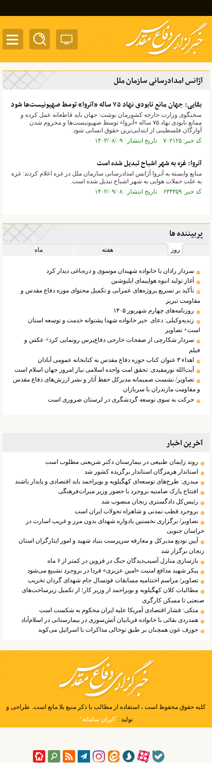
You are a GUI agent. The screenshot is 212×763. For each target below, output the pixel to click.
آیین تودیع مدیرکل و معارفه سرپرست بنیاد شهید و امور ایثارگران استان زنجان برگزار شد (111, 545)
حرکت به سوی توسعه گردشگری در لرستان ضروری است (121, 399)
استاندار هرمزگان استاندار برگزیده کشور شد (141, 471)
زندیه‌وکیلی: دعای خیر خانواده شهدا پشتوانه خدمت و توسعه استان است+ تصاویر (114, 325)
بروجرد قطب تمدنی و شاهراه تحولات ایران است (136, 511)
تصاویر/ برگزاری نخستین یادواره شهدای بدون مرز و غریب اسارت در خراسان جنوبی (115, 525)
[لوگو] (166, 55)
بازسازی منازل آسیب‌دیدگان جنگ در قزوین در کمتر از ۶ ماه (122, 560)
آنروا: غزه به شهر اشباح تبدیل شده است (149, 163)
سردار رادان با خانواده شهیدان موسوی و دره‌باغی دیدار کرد (120, 270)
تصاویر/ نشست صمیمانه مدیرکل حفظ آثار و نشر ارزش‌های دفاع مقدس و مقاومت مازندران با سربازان (106, 384)
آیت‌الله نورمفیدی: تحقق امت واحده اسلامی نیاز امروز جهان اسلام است (104, 369)
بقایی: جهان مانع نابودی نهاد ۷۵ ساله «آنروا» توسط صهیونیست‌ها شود (106, 105)
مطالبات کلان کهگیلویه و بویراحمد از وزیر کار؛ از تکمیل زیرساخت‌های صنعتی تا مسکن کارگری (113, 594)
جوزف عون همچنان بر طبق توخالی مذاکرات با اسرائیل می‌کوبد (118, 629)
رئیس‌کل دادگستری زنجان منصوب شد (149, 501)
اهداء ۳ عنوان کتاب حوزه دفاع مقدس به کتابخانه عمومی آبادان (116, 359)
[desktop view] (67, 41)
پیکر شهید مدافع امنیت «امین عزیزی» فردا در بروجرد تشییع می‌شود (112, 570)
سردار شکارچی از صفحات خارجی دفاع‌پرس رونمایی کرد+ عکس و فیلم (112, 344)
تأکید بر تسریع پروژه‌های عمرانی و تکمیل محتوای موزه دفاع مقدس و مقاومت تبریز (110, 295)
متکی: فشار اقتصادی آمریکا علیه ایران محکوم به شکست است (118, 610)
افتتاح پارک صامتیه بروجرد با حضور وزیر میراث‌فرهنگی (128, 491)
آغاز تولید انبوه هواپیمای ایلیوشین (152, 280)
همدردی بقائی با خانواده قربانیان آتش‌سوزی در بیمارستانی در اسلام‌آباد (109, 619)
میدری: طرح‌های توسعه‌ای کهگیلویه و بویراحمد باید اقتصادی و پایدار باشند (106, 481)
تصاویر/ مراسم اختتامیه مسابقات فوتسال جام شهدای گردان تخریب (113, 580)
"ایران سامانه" (98, 719)
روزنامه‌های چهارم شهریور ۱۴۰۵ (153, 310)
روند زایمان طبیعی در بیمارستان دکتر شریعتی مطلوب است (121, 461)
